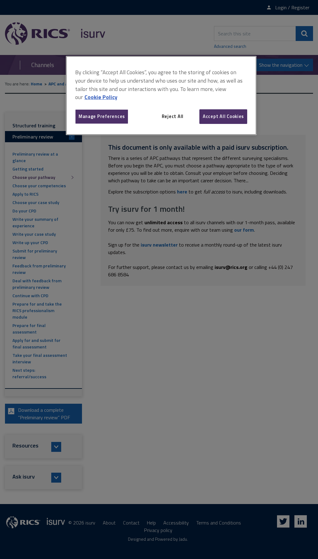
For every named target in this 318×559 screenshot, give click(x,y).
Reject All (173, 116)
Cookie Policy (100, 97)
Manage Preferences (102, 116)
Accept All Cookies (223, 116)
